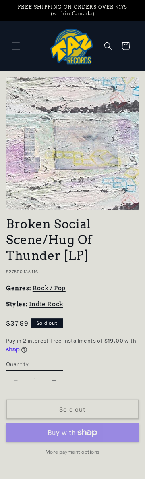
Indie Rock (46, 304)
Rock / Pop (49, 288)
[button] (16, 46)
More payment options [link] (73, 452)
